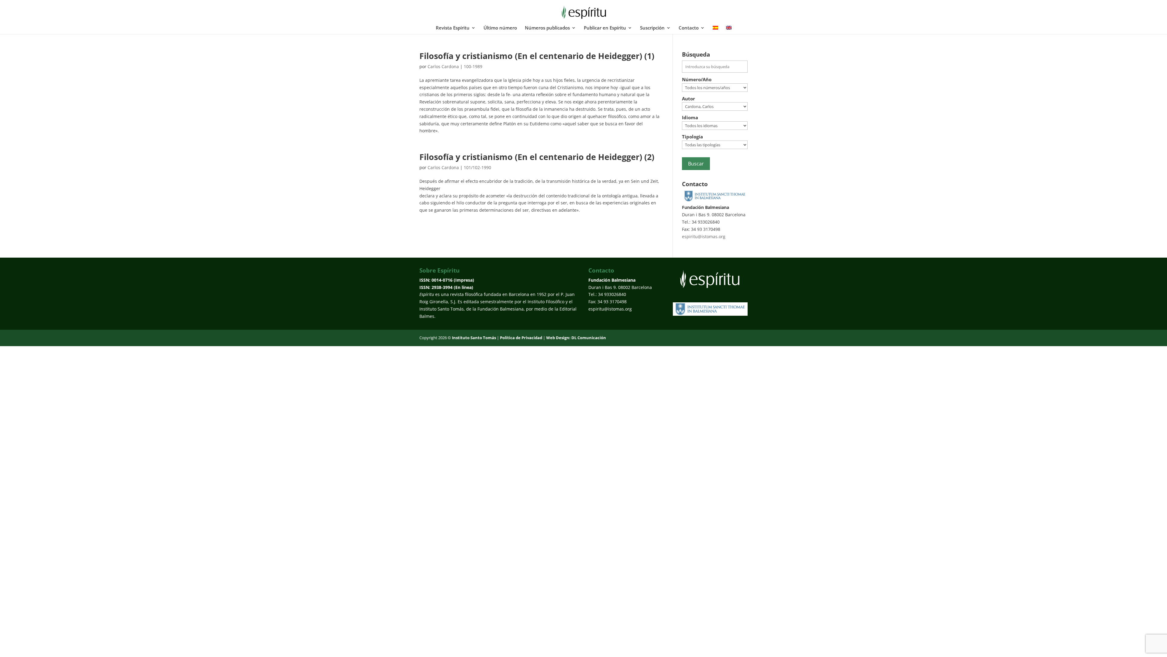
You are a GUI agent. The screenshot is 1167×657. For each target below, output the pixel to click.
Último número (500, 28)
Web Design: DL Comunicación (576, 337)
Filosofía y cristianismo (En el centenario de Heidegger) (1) (536, 55)
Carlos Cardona (443, 66)
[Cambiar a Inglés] (729, 30)
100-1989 (473, 66)
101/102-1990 (477, 167)
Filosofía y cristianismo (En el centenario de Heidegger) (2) (536, 156)
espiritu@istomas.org (703, 236)
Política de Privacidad (521, 337)
